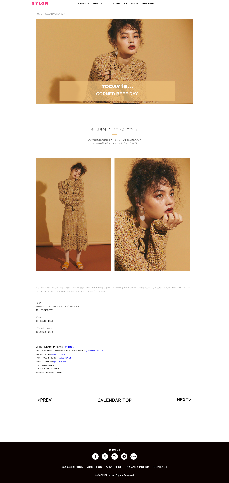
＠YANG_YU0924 (58, 354)
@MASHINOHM (59, 362)
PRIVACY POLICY (138, 467)
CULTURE (114, 3)
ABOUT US (94, 467)
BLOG (134, 3)
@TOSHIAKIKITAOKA (94, 351)
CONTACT (160, 467)
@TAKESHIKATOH (64, 358)
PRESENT (148, 3)
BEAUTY (98, 3)
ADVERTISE (114, 467)
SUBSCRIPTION (72, 467)
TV (125, 3)
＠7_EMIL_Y (69, 347)
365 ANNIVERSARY (54, 14)
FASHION (83, 3)
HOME (39, 14)
